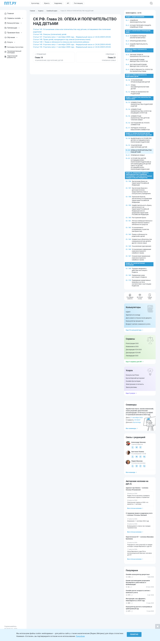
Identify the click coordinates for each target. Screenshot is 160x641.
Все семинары (131, 428)
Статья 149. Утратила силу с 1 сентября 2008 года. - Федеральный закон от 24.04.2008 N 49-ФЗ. (72, 44)
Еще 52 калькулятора (133, 330)
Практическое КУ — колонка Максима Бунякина (140, 538)
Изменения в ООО (132, 346)
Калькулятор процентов (134, 321)
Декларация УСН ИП (133, 352)
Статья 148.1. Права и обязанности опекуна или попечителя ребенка (61, 42)
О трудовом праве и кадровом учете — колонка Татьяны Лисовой (139, 514)
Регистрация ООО (132, 343)
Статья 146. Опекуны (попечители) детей (49, 34)
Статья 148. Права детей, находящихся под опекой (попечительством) (61, 39)
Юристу (47, 3)
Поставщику (78, 3)
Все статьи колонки (134, 508)
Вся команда (130, 472)
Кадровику (58, 3)
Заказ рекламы (131, 387)
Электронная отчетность (135, 384)
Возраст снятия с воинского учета (138, 324)
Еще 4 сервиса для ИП (134, 362)
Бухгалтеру (35, 3)
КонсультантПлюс (132, 375)
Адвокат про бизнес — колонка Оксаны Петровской (137, 489)
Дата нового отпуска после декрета (139, 318)
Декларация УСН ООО (134, 349)
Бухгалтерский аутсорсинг (135, 378)
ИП (68, 3)
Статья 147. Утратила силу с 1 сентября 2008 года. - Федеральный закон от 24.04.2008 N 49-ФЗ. (72, 37)
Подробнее (80, 636)
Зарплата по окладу (133, 315)
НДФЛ (128, 312)
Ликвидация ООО (132, 356)
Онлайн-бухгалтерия (133, 381)
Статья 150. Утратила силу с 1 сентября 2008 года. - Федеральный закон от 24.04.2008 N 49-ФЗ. (72, 47)
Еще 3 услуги (130, 393)
